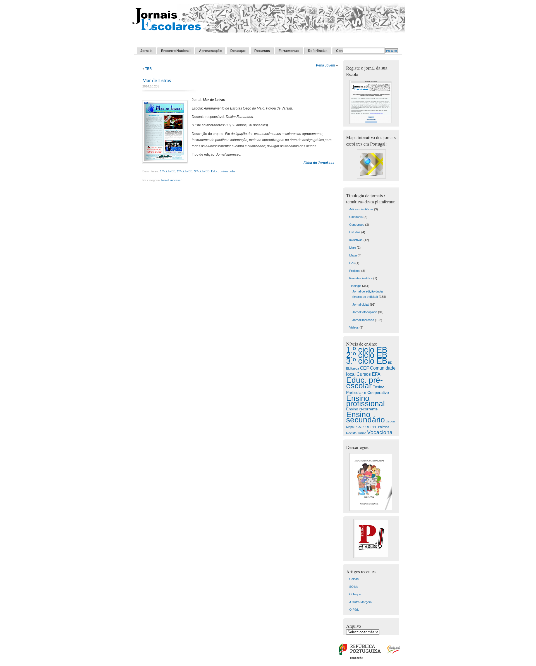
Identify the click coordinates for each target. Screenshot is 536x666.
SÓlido (353, 586)
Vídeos (354, 327)
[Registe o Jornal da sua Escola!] (371, 123)
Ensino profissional (365, 401)
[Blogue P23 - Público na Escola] (371, 557)
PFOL (366, 427)
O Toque (355, 594)
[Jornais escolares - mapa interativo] (371, 177)
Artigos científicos (361, 209)
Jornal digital (360, 304)
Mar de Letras (156, 80)
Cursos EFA (368, 374)
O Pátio (354, 609)
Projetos (354, 270)
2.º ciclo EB (184, 171)
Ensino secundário (365, 417)
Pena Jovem (325, 65)
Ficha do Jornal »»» (318, 163)
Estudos (354, 232)
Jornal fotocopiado (364, 312)
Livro (352, 247)
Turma (361, 433)
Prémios (383, 427)
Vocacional (380, 432)
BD (390, 362)
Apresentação (210, 51)
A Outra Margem (360, 602)
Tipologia (355, 285)
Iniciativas (356, 240)
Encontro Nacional (175, 51)
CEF (364, 368)
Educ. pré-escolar (223, 171)
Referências (317, 51)
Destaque (238, 51)
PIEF (373, 427)
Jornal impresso (171, 180)
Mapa (353, 255)
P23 (352, 263)
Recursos (262, 51)
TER (148, 69)
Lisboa (390, 421)
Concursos (356, 224)
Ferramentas (289, 51)
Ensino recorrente (362, 409)
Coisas (354, 579)
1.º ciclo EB (167, 171)
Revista (351, 433)
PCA (358, 427)
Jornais (146, 51)
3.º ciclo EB (201, 171)
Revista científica (360, 278)
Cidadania (356, 216)
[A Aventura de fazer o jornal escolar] (371, 510)
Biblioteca (352, 368)
